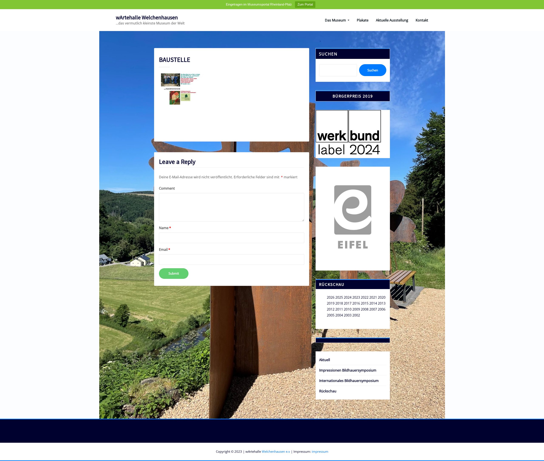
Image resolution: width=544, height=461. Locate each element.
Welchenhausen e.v (276, 451)
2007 (373, 309)
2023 (356, 297)
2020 (381, 297)
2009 (356, 309)
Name (165, 228)
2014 (373, 303)
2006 (381, 309)
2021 (373, 297)
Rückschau (327, 391)
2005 (330, 315)
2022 (364, 297)
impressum (320, 451)
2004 (339, 315)
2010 (347, 309)
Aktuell (324, 359)
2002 (356, 315)
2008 (364, 309)
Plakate (362, 20)
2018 (339, 303)
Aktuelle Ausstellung (392, 20)
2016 (356, 303)
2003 (347, 315)
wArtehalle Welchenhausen (147, 17)
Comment (167, 188)
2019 (330, 303)
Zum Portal (305, 4)
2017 (347, 303)
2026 (330, 297)
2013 (381, 303)
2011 (339, 309)
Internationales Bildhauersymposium (349, 380)
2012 (330, 309)
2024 (347, 297)
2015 (364, 303)
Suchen (328, 54)
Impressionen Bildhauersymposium (347, 370)
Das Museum (336, 20)
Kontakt (422, 20)
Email (164, 249)
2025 (339, 297)
